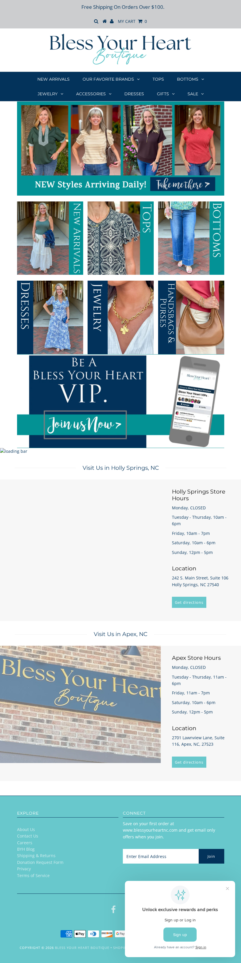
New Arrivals (53, 79)
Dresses (134, 93)
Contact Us (27, 836)
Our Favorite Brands (108, 79)
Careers (24, 842)
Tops (158, 79)
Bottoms (187, 79)
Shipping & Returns (36, 855)
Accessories (91, 93)
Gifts (163, 93)
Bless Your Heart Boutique (82, 947)
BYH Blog (26, 849)
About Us (26, 829)
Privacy (24, 869)
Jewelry (48, 93)
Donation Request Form (40, 862)
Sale (193, 93)
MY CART (132, 21)
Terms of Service (33, 875)
